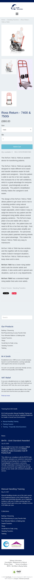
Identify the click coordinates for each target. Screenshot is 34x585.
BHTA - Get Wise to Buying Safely (17, 566)
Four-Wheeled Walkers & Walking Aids (13, 335)
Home (3, 20)
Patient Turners (6, 288)
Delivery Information (16, 560)
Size (2, 125)
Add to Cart (17, 147)
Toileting (3, 348)
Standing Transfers (13, 20)
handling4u (9, 577)
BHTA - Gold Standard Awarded (15, 440)
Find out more (5, 395)
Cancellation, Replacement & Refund (16, 562)
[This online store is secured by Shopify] (17, 573)
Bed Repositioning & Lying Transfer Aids (13, 333)
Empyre (16, 578)
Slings (3, 340)
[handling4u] (17, 8)
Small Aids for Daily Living (9, 343)
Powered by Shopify (24, 578)
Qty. (2, 134)
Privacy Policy (8, 564)
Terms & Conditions (21, 564)
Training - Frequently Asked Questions (14, 427)
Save (15, 293)
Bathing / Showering (7, 330)
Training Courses (8, 424)
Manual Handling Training (10, 421)
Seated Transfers (6, 338)
